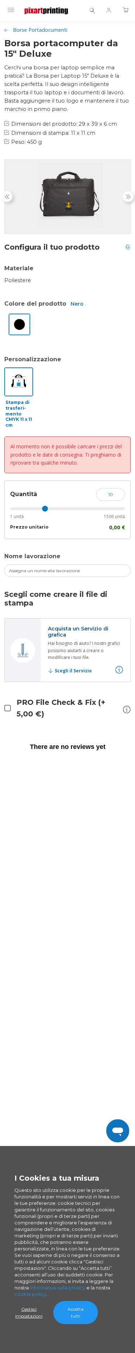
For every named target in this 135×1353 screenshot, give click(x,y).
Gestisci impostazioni (28, 1312)
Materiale (18, 268)
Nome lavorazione (32, 556)
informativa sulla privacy (57, 1287)
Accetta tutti (76, 1312)
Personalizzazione (32, 359)
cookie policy (30, 1294)
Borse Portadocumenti (40, 29)
